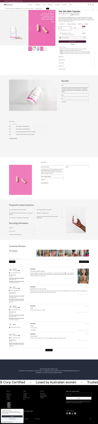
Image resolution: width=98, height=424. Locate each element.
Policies (7, 396)
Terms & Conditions (24, 418)
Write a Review (85, 262)
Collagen (25, 394)
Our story (8, 393)
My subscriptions (43, 394)
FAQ (24, 399)
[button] (40, 253)
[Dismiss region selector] (92, 8)
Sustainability (8, 394)
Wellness (25, 396)
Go (47, 8)
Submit (78, 398)
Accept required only (12, 418)
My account (42, 393)
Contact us (42, 397)
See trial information (13, 138)
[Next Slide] (88, 253)
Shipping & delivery (43, 396)
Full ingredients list (44, 182)
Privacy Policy (37, 418)
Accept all (12, 416)
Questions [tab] (19, 259)
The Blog (25, 393)
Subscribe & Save (26, 397)
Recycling (8, 397)
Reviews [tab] (12, 259)
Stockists (8, 399)
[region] (63, 253)
